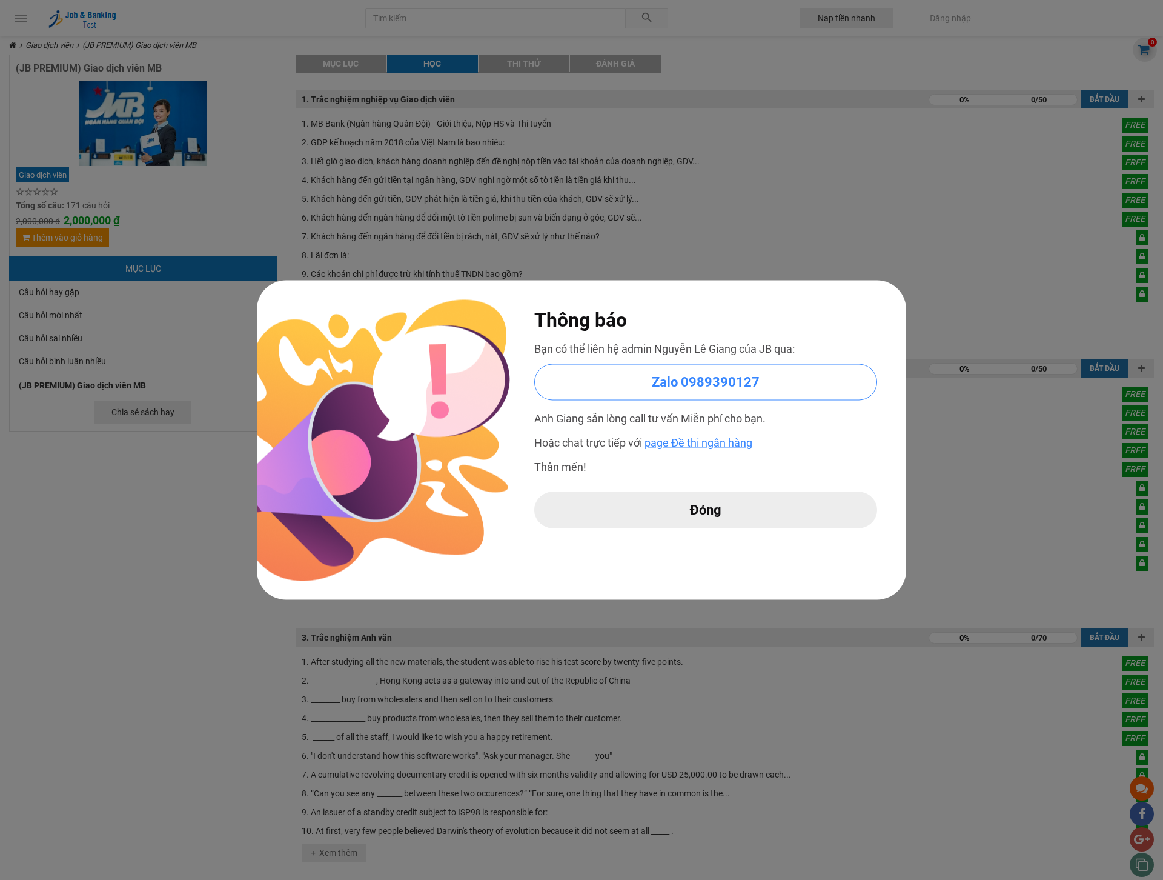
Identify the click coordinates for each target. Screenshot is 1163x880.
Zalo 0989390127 (706, 382)
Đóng (705, 510)
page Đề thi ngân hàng (698, 442)
